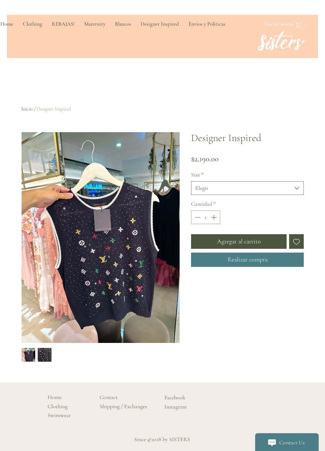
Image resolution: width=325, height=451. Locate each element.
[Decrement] (197, 217)
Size (197, 174)
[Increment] (214, 217)
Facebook (174, 397)
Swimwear (59, 415)
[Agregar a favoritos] (296, 241)
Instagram (175, 406)
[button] (302, 25)
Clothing (58, 406)
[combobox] (247, 188)
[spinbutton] (205, 217)
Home (55, 397)
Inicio (27, 109)
